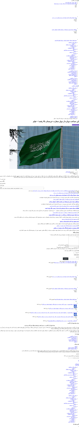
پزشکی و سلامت (73, 45)
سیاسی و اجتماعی (73, 56)
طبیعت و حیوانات (71, 61)
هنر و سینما (74, 62)
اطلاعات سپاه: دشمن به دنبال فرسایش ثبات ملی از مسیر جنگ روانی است (62, 208)
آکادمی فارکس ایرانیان (72, 347)
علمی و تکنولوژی (71, 93)
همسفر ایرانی (71, 65)
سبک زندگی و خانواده (73, 42)
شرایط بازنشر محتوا (73, 75)
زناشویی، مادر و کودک (70, 44)
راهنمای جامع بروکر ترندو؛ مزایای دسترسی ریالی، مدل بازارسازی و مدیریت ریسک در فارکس (48, 312)
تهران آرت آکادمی (73, 70)
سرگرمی (75, 53)
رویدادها (75, 51)
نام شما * (66, 246)
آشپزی (73, 43)
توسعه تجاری (71, 67)
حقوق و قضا (72, 57)
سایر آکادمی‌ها (74, 64)
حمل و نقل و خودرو (70, 60)
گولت (76, 346)
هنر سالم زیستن (71, 68)
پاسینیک (72, 66)
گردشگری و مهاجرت (70, 55)
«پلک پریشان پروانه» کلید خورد (71, 2)
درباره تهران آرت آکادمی (72, 71)
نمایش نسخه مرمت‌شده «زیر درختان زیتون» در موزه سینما (65, 3)
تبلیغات (75, 76)
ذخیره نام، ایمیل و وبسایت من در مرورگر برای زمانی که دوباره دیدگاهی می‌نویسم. (62, 248)
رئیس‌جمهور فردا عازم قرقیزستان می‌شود (69, 221)
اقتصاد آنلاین (67, 171)
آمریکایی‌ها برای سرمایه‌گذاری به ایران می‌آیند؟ (66, 190)
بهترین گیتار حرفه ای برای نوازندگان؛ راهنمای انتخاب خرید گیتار (54, 304)
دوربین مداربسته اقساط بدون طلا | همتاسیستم (57, 320)
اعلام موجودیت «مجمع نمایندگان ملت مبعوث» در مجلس (66, 228)
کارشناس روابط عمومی (72, 304)
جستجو (77, 256)
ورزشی (72, 54)
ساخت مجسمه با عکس (72, 348)
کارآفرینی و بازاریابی (70, 63)
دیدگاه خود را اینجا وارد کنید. (63, 244)
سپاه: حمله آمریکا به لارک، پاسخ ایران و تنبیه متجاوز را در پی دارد (64, 17)
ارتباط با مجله (74, 73)
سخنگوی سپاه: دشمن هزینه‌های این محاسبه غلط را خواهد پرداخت (64, 29)
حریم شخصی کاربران (72, 74)
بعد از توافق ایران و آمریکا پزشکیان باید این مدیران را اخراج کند (45, 190)
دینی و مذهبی (71, 52)
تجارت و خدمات (74, 58)
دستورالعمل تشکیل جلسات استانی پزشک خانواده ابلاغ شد (66, 40)
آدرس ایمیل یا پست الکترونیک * (62, 247)
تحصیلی (72, 46)
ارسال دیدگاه (76, 254)
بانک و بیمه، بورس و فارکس (69, 50)
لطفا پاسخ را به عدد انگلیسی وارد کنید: (71, 250)
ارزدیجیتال (75, 49)
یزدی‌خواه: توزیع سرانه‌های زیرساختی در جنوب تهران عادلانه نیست (64, 214)
